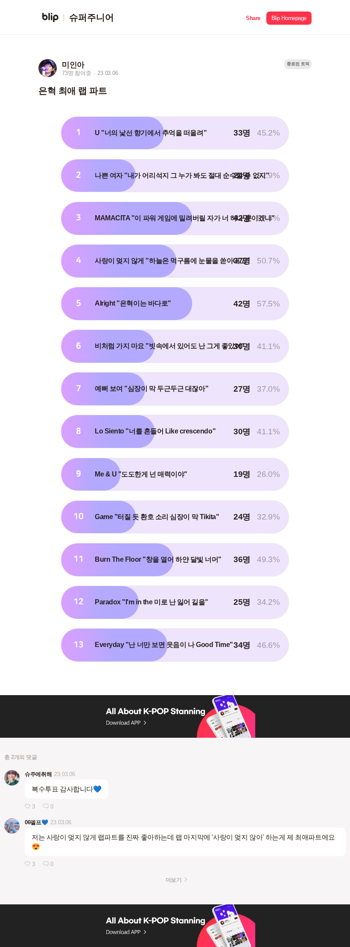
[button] (253, 17)
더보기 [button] (173, 880)
